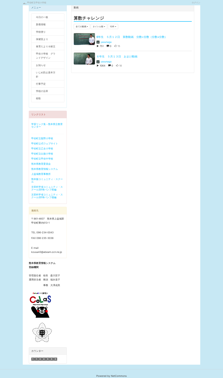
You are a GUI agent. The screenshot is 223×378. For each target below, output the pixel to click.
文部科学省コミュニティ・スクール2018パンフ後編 (47, 196)
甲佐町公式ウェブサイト (44, 143)
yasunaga (106, 41)
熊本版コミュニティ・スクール (47, 180)
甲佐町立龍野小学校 (42, 138)
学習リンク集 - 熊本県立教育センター (47, 125)
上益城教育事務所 (41, 173)
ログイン (196, 2)
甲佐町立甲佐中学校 (42, 158)
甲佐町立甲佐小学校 (36, 2)
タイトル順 (98, 26)
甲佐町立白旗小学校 (42, 153)
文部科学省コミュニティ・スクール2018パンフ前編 (47, 188)
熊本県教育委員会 (41, 163)
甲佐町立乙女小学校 (42, 148)
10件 (112, 26)
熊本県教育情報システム (44, 168)
